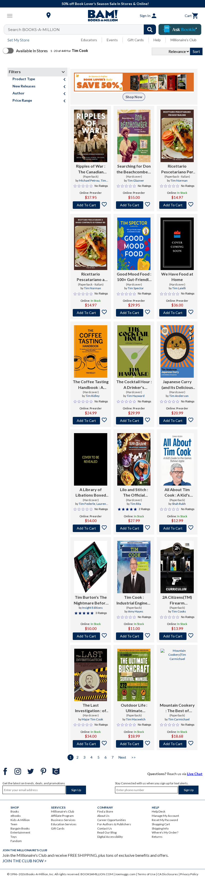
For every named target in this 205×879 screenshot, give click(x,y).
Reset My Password (165, 820)
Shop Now (134, 97)
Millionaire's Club (183, 40)
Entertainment (20, 832)
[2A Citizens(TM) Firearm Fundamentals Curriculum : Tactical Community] (177, 567)
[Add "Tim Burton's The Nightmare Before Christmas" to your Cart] (90, 636)
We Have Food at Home (177, 277)
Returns (157, 837)
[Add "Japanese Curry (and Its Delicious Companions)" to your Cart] (177, 420)
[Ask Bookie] (179, 29)
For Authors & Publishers (114, 824)
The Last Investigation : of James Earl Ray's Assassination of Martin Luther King (90, 708)
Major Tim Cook (92, 719)
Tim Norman (179, 180)
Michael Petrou (89, 180)
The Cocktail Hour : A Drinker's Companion (134, 384)
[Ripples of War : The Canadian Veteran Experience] (90, 135)
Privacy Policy (189, 874)
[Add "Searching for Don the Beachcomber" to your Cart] (134, 205)
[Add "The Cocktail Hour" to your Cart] (134, 420)
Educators (89, 40)
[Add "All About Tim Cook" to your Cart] (177, 528)
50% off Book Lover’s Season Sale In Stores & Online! (105, 3)
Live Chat (194, 774)
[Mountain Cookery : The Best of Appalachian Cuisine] (177, 674)
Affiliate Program (62, 816)
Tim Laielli (179, 288)
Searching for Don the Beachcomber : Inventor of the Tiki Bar (134, 169)
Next (122, 757)
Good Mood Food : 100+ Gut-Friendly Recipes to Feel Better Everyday (134, 277)
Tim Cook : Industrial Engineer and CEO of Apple (133, 600)
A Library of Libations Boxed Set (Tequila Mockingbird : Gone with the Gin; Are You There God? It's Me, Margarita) (91, 492)
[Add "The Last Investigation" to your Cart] (90, 744)
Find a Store (105, 811)
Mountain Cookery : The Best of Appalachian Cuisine (177, 708)
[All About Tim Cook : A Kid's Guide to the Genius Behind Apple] (177, 459)
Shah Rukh (179, 504)
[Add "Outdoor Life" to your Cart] (134, 744)
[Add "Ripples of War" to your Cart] (90, 205)
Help (157, 40)
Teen (13, 824)
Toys (13, 837)
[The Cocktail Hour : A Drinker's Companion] (134, 351)
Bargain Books (20, 828)
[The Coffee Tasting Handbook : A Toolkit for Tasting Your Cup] (90, 351)
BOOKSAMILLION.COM (96, 874)
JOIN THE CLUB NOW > (24, 860)
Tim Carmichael (179, 719)
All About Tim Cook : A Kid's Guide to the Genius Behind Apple (177, 492)
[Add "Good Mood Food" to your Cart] (134, 312)
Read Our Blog (106, 832)
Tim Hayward (135, 396)
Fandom (16, 841)
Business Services (63, 820)
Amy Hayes (135, 611)
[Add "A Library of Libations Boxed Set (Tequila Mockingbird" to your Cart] (90, 528)
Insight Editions (92, 607)
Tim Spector (136, 288)
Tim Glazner (136, 180)
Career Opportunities (111, 820)
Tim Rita (135, 504)
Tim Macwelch (136, 719)
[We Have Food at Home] (177, 243)
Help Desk (158, 811)
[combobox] (83, 29)
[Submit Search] (150, 29)
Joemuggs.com (125, 874)
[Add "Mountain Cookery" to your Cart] (177, 744)
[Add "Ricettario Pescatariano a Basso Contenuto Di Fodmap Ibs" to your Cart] (90, 312)
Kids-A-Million (20, 820)
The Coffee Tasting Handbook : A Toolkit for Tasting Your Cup (90, 384)
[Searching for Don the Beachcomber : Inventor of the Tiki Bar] (134, 135)
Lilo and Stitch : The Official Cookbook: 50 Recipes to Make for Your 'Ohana (133, 492)
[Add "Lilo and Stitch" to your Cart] (134, 528)
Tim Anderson (178, 396)
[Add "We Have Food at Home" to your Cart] (177, 312)
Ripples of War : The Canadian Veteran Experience (90, 169)
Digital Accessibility (110, 837)
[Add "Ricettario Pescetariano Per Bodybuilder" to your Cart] (177, 205)
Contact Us (104, 828)
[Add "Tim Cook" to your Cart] (134, 636)
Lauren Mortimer (95, 506)
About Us (103, 816)
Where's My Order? (165, 832)
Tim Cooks (179, 611)
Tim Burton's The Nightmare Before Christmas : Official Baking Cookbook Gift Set (90, 600)
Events (112, 40)
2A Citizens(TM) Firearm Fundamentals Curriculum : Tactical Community (177, 600)
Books (14, 811)
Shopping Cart (161, 824)
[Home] (102, 15)
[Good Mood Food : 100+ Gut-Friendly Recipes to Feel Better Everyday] (134, 243)
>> (133, 757)
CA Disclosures (168, 874)
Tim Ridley (93, 396)
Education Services (63, 824)
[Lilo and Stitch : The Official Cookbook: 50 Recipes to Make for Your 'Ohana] (134, 459)
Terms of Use (147, 874)
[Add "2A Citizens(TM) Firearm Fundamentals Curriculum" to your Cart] (177, 636)
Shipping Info (160, 828)
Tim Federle (87, 504)
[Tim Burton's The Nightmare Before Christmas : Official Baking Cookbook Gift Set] (90, 567)
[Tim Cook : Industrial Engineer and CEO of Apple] (134, 567)
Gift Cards (136, 40)
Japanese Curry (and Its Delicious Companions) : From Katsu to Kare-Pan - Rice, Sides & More (177, 384)
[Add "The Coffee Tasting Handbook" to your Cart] (90, 420)
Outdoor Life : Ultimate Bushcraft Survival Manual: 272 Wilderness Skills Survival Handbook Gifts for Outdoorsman (134, 708)
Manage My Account (165, 816)
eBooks (15, 816)
